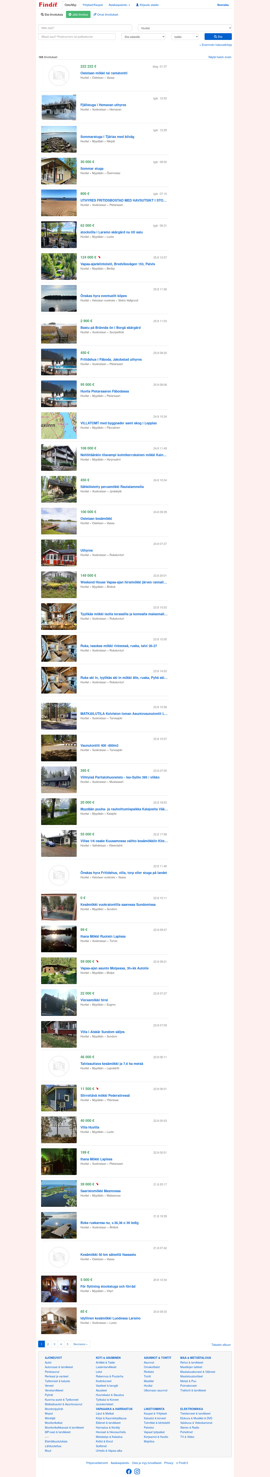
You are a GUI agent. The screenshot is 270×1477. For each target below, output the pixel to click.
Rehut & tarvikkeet (191, 1362)
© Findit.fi (182, 1463)
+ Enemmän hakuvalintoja (215, 45)
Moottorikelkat (53, 1423)
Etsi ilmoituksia (54, 14)
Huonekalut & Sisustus (110, 1395)
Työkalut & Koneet (107, 1399)
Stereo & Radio (189, 1427)
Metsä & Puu (188, 1381)
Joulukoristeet (104, 1404)
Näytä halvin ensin (220, 57)
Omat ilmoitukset (107, 14)
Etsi (220, 37)
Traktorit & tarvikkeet (193, 1390)
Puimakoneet (188, 1385)
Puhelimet (186, 1432)
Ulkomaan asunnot (155, 1390)
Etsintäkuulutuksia (56, 1441)
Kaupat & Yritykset (155, 1413)
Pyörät (49, 1395)
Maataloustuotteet (191, 1376)
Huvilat (148, 1385)
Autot (48, 1362)
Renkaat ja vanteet (56, 1376)
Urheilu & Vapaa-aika (109, 1450)
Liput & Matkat (105, 1413)
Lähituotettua (53, 1446)
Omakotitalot (152, 1367)
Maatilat (149, 1381)
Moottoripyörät (54, 1409)
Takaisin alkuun (221, 1345)
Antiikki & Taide (105, 1362)
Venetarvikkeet (54, 1390)
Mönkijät (50, 1418)
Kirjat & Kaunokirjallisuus (111, 1418)
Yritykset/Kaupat (92, 5)
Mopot (49, 1413)
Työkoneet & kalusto (57, 1381)
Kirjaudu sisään (149, 5)
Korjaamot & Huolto (156, 1437)
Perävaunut (52, 1372)
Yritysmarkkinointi (97, 1463)
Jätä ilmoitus (80, 14)
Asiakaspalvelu (120, 1463)
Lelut (99, 1372)
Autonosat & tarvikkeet (59, 1367)
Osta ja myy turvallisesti (146, 1463)
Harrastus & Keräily (108, 1427)
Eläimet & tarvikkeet (108, 1423)
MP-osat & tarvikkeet (58, 1432)
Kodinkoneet (103, 1381)
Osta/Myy (70, 5)
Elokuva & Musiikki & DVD (196, 1418)
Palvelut (149, 1427)
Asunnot (149, 1362)
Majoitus (149, 1441)
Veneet (49, 1385)
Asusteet (101, 1390)
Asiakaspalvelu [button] (118, 5)
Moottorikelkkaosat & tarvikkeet (64, 1427)
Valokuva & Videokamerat (196, 1423)
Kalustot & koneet (155, 1418)
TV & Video (187, 1437)
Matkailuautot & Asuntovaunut (63, 1404)
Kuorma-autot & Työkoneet (61, 1399)
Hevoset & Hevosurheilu (111, 1432)
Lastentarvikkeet (106, 1367)
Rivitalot (149, 1372)
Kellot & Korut (104, 1441)
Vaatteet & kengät (107, 1385)
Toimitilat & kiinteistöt (157, 1423)
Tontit (147, 1376)
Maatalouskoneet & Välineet (197, 1372)
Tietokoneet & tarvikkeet (195, 1413)
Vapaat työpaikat (154, 1432)
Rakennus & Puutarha (109, 1376)
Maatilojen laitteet (191, 1367)
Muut (48, 1450)
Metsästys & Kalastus (109, 1437)
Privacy (168, 1463)
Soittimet (101, 1446)
